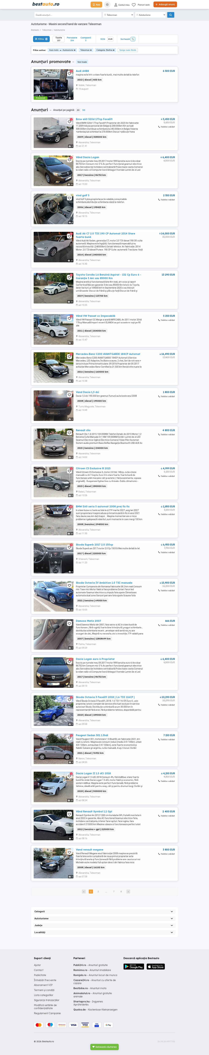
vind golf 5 (82, 195)
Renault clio (83, 430)
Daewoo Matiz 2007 (88, 620)
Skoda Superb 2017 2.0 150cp (94, 544)
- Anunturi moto (89, 988)
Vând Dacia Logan (87, 157)
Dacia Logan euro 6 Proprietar (95, 658)
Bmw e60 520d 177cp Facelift (94, 119)
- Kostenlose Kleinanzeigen (95, 1009)
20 (78, 110)
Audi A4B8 (82, 70)
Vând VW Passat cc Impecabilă (95, 315)
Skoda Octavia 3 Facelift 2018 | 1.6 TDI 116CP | (105, 697)
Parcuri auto (144, 5)
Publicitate (40, 975)
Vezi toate (82, 62)
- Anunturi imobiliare (92, 970)
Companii (85, 39)
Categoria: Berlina (104, 50)
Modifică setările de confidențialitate (45, 1007)
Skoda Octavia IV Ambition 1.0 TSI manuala (104, 582)
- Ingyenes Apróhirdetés (88, 1003)
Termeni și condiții (44, 990)
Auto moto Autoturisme (61, 50)
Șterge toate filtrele (127, 50)
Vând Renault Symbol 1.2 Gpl (94, 811)
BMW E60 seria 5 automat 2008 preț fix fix (102, 506)
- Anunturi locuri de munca (95, 975)
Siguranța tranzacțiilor (46, 1000)
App (98, 4)
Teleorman (85, 50)
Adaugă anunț (166, 4)
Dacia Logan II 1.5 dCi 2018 (93, 773)
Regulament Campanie (47, 1013)
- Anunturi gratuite (90, 965)
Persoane (72, 39)
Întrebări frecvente (45, 980)
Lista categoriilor (43, 995)
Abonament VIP (43, 985)
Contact (38, 970)
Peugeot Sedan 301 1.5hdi (92, 735)
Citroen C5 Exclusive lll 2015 (93, 468)
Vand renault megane (89, 849)
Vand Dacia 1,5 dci (87, 392)
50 (83, 110)
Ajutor (37, 965)
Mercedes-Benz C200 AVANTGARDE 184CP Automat (108, 353)
